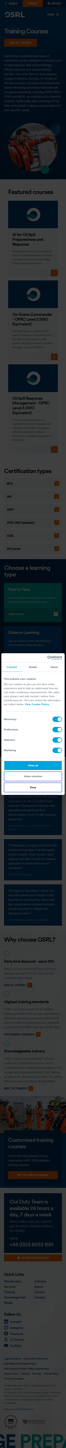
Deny (33, 787)
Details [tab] (33, 667)
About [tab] (54, 667)
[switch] (57, 729)
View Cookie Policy (37, 704)
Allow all (33, 765)
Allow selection (33, 776)
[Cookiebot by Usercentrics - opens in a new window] (47, 658)
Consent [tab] (12, 667)
